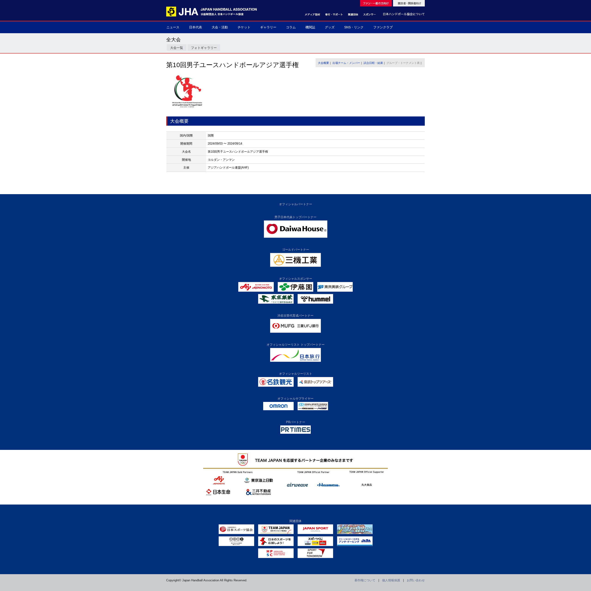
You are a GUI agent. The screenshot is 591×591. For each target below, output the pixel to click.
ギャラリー (268, 27)
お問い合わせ (416, 580)
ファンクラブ (383, 27)
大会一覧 (176, 48)
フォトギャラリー (204, 48)
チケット (244, 27)
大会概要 (323, 63)
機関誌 (310, 27)
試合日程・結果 (373, 63)
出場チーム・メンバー (346, 63)
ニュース (172, 27)
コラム (291, 27)
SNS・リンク (354, 27)
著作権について (364, 580)
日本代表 (195, 27)
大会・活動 (220, 27)
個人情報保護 (391, 580)
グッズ (330, 27)
